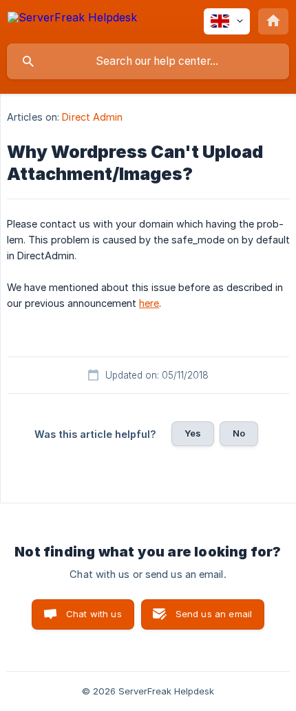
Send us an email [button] (214, 613)
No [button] (239, 433)
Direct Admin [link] (92, 117)
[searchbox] (148, 61)
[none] (72, 19)
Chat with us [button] (94, 613)
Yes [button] (192, 433)
